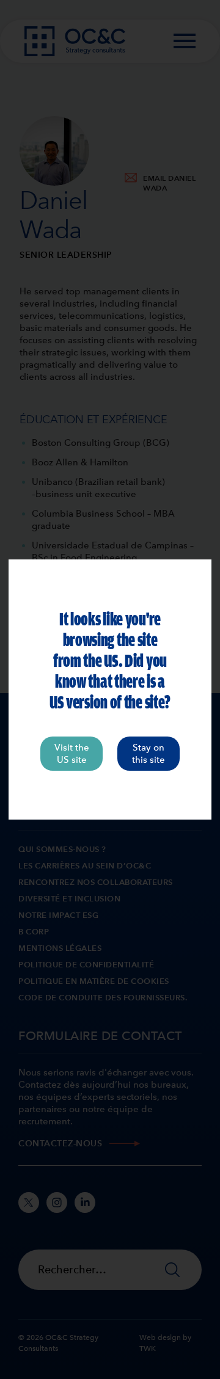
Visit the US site (71, 753)
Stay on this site (148, 753)
